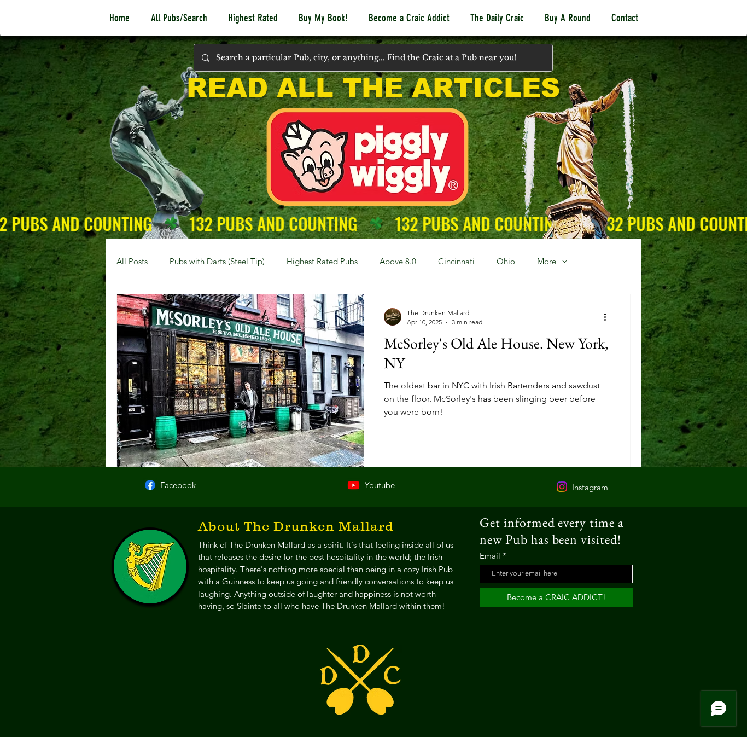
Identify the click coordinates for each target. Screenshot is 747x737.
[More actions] (608, 316)
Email (490, 556)
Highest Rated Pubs (322, 261)
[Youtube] (353, 485)
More (546, 261)
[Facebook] (150, 485)
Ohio (506, 261)
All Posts (132, 261)
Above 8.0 (398, 261)
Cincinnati (456, 261)
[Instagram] (562, 487)
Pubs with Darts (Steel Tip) (217, 261)
